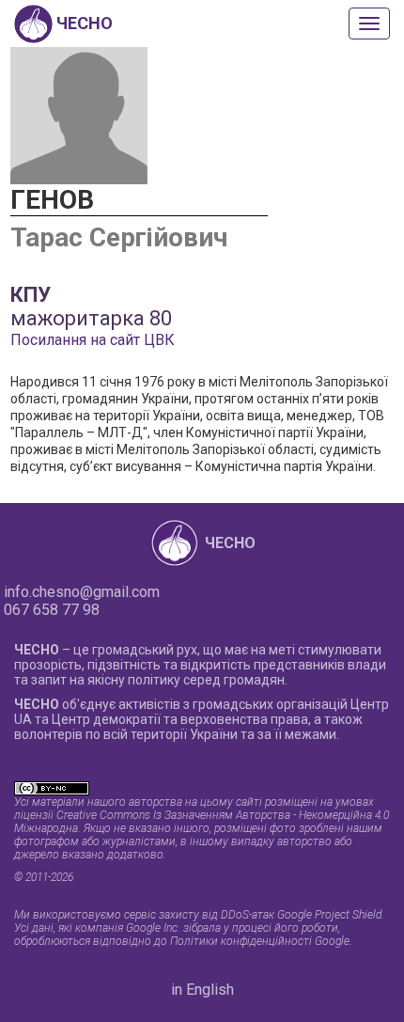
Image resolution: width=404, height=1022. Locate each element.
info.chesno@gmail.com (82, 592)
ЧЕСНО (230, 543)
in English (202, 989)
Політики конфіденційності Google (260, 941)
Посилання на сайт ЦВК (92, 340)
